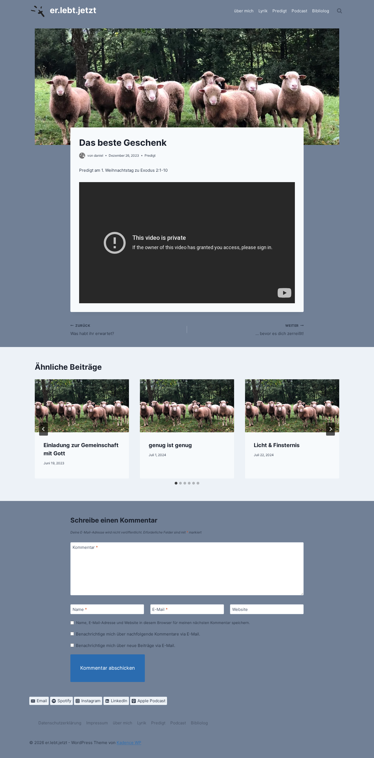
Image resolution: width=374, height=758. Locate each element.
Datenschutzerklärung (59, 722)
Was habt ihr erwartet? (92, 329)
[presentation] (82, 405)
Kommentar (85, 547)
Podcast (299, 10)
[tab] (176, 483)
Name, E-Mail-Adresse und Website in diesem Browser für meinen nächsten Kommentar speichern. (163, 622)
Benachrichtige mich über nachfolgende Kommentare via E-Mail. (138, 634)
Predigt (279, 10)
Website (240, 609)
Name (80, 609)
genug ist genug (170, 445)
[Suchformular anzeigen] (339, 11)
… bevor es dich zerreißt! (279, 329)
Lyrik (262, 10)
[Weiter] (330, 429)
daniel (98, 155)
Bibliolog (320, 10)
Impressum (97, 722)
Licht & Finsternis (277, 445)
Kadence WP (129, 742)
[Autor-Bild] (82, 156)
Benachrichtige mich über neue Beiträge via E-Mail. (125, 645)
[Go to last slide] (43, 429)
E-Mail (160, 609)
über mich (244, 10)
